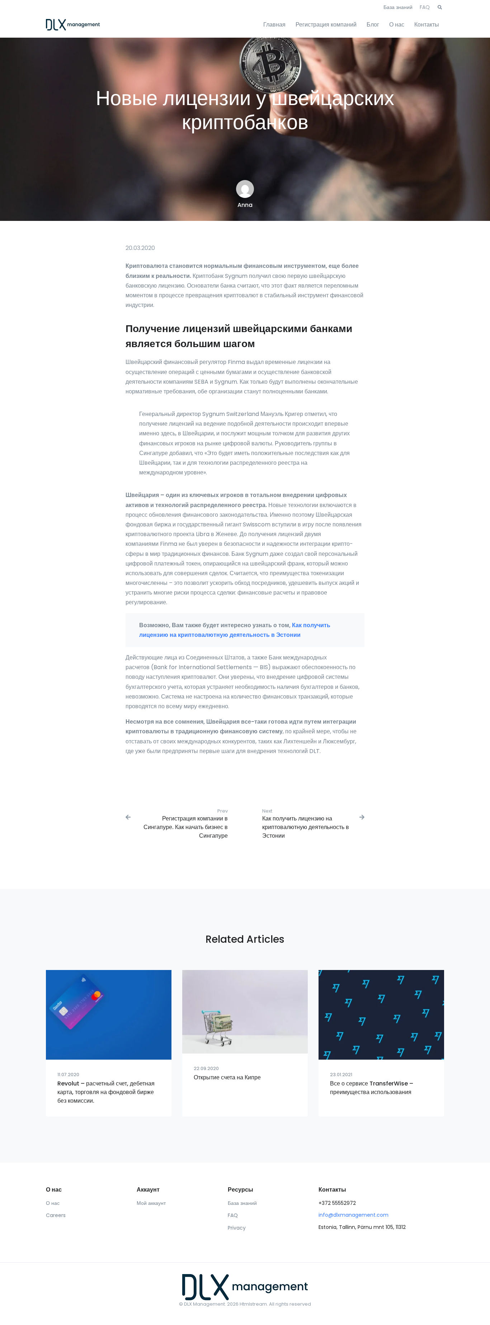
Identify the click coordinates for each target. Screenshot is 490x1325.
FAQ (425, 7)
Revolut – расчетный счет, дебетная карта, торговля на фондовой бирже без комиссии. (106, 1092)
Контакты (426, 24)
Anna (245, 205)
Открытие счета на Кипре (227, 1077)
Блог (373, 24)
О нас (396, 24)
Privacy (237, 1227)
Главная (274, 24)
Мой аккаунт (151, 1203)
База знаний (398, 7)
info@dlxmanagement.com (353, 1214)
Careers (56, 1215)
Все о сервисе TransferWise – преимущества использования (371, 1087)
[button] (439, 7)
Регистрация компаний (326, 24)
